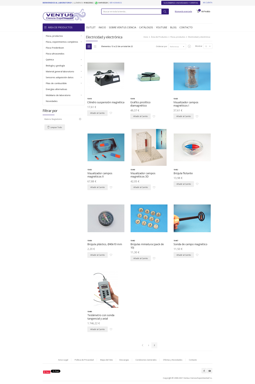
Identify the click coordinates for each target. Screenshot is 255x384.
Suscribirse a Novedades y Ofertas (181, 2)
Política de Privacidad (84, 359)
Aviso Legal (63, 359)
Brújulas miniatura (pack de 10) (147, 245)
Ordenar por (161, 46)
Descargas (124, 359)
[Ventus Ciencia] (64, 14)
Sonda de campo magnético (190, 244)
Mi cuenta (207, 2)
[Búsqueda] (165, 11)
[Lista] (95, 46)
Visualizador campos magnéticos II (99, 174)
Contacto (193, 359)
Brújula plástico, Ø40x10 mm (104, 244)
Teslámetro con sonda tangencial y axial (100, 316)
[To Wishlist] (111, 113)
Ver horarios (115, 2)
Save (48, 372)
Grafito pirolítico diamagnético (140, 103)
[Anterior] (143, 345)
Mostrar (198, 46)
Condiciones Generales (146, 359)
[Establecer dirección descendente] (189, 46)
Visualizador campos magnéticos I (185, 103)
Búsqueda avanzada (183, 11)
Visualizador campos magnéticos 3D (142, 174)
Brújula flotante (183, 173)
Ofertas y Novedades (172, 359)
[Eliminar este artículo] (80, 119)
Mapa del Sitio (106, 359)
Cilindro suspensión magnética (105, 102)
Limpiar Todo (56, 127)
